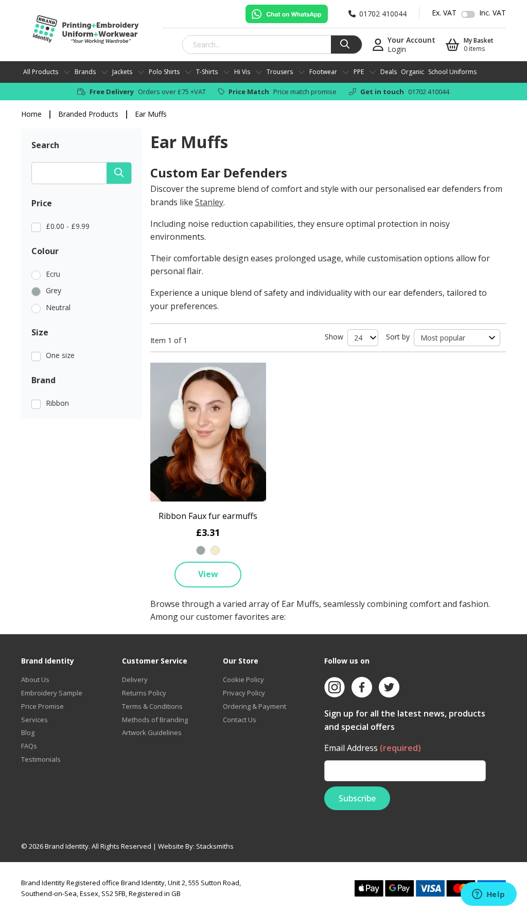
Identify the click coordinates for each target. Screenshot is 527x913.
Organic (412, 71)
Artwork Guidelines (152, 732)
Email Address (372, 748)
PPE (359, 71)
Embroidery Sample (51, 692)
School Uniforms (452, 71)
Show (334, 337)
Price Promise (42, 706)
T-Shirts (207, 71)
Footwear (323, 71)
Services (34, 719)
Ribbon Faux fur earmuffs (208, 516)
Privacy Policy (244, 692)
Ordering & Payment (254, 706)
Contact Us (239, 719)
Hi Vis (242, 71)
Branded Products (88, 114)
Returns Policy (144, 692)
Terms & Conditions (152, 706)
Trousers (280, 71)
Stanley (209, 202)
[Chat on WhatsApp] (286, 14)
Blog (27, 732)
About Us (35, 679)
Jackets (122, 71)
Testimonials (41, 759)
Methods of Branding (155, 719)
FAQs (29, 745)
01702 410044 (428, 91)
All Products (40, 71)
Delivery (135, 679)
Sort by (398, 337)
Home (31, 114)
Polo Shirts (164, 71)
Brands (85, 71)
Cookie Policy (243, 679)
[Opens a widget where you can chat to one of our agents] (488, 895)
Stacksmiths (215, 846)
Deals (388, 71)
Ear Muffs (151, 114)
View (208, 574)
